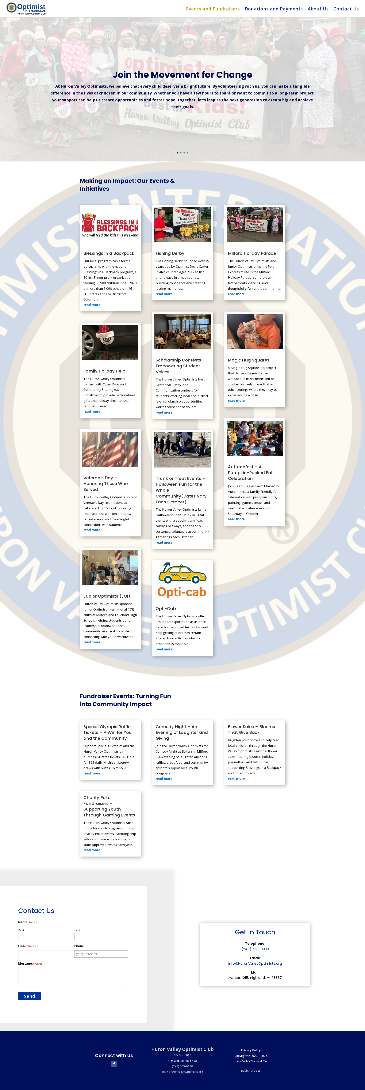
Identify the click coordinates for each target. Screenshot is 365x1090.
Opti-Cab (166, 608)
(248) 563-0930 (255, 949)
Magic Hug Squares (248, 360)
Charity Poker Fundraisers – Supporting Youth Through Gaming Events (109, 806)
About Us (318, 9)
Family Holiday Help (104, 371)
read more (91, 305)
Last (77, 930)
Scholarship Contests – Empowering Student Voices (180, 366)
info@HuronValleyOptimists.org (255, 963)
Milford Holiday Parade (252, 253)
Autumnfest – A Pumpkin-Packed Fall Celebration (250, 473)
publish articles (251, 1070)
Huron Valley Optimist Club (182, 1049)
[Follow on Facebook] (114, 1064)
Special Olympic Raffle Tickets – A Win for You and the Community (107, 732)
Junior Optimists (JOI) (106, 596)
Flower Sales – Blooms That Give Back (251, 730)
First (21, 930)
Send (29, 996)
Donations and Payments (274, 9)
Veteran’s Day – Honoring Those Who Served (105, 484)
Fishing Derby (170, 253)
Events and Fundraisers (213, 9)
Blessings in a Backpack (108, 253)
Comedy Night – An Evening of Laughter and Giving (182, 732)
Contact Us (346, 9)
